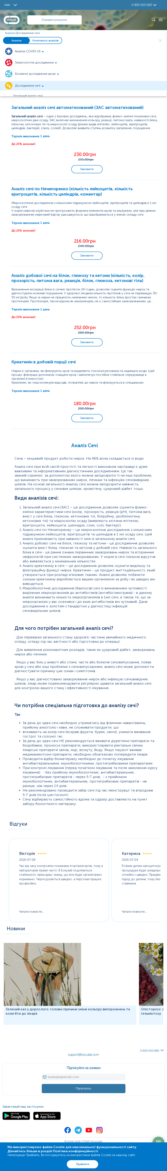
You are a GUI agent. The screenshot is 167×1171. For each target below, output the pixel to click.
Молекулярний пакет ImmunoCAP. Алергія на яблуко (39, 1035)
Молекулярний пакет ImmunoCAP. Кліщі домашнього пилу (43, 1039)
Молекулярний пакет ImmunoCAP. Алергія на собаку (39, 1031)
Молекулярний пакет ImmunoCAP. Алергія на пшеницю (41, 1027)
